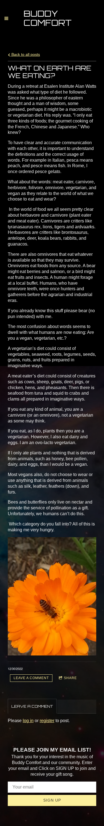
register (47, 720)
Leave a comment (31, 678)
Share (70, 678)
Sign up (52, 800)
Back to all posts (25, 54)
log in (28, 720)
